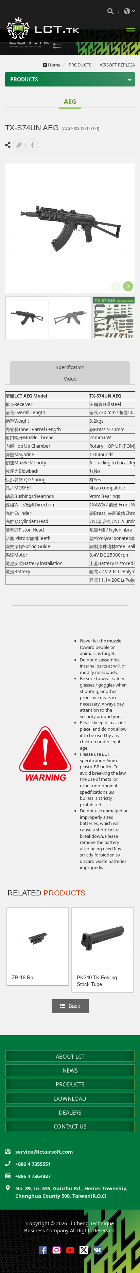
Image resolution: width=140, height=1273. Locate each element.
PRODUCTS (70, 1084)
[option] (70, 228)
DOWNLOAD (70, 1098)
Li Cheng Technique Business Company (42, 28)
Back (74, 1006)
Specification (70, 367)
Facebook (43, 1250)
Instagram (56, 1250)
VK (97, 1250)
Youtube (70, 1250)
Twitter (84, 1250)
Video (70, 378)
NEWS (70, 1070)
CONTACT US (70, 1126)
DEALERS (70, 1112)
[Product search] (110, 11)
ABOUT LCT (70, 1056)
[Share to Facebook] (32, 145)
